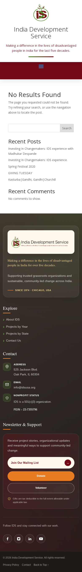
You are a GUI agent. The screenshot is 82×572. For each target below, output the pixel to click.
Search (66, 128)
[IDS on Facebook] (7, 538)
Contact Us (13, 340)
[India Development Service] (41, 13)
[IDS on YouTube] (40, 538)
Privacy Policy (11, 564)
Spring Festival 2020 (21, 166)
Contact (26, 564)
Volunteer (41, 487)
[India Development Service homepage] (41, 242)
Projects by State (17, 333)
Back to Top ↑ (41, 564)
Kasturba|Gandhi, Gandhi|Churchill (32, 179)
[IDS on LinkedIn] (29, 538)
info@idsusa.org (24, 387)
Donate (41, 475)
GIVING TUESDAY (20, 173)
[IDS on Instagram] (18, 538)
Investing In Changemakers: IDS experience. (37, 160)
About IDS (13, 319)
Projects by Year (17, 326)
